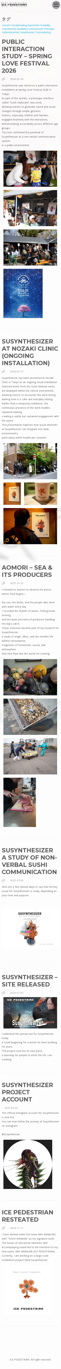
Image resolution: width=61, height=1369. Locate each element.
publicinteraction (11, 32)
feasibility (45, 25)
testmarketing (43, 32)
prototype (49, 28)
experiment (33, 25)
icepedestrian (9, 28)
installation (22, 28)
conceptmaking (18, 25)
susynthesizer (27, 32)
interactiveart (36, 28)
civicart (6, 25)
